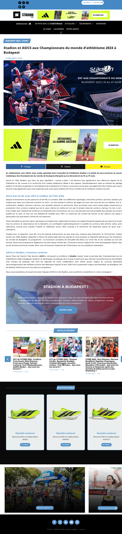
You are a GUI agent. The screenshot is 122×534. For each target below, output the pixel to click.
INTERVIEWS (101, 23)
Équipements (85, 23)
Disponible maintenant (25, 433)
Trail (26, 371)
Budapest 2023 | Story (17, 41)
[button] (8, 359)
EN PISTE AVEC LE (42, 23)
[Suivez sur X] (23, 2)
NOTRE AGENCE (72, 29)
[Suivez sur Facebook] (19, 2)
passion (9, 186)
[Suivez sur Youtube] (19, 6)
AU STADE (47, 29)
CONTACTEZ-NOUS (106, 508)
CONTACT (97, 2)
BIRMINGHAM (22, 24)
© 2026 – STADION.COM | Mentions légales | (63, 529)
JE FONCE (25, 445)
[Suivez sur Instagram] (27, 2)
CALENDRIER (59, 29)
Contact (82, 529)
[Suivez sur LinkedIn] (23, 6)
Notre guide (66, 310)
